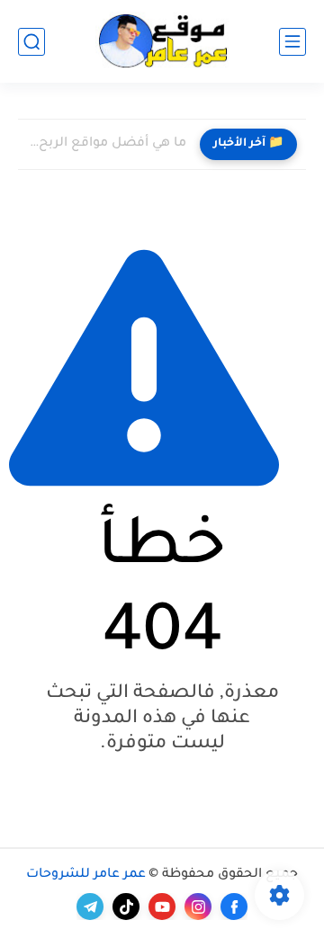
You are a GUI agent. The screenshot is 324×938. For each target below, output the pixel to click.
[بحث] (31, 42)
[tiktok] (126, 906)
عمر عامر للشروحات (86, 875)
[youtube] (162, 906)
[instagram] (198, 906)
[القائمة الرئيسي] (292, 42)
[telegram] (90, 906)
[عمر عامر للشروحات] (162, 42)
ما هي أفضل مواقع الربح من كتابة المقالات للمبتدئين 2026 (106, 144)
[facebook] (234, 906)
